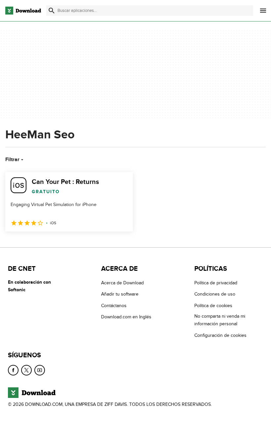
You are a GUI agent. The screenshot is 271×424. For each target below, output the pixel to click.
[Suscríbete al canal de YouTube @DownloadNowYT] (39, 370)
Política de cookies (213, 305)
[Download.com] (23, 11)
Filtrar (12, 159)
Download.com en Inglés (126, 317)
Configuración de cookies (220, 335)
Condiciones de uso (214, 294)
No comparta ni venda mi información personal (219, 320)
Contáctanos (114, 305)
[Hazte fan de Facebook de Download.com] (13, 370)
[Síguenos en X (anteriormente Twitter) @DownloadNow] (26, 370)
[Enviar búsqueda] (51, 10)
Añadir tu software (119, 294)
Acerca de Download (122, 283)
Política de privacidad (215, 283)
